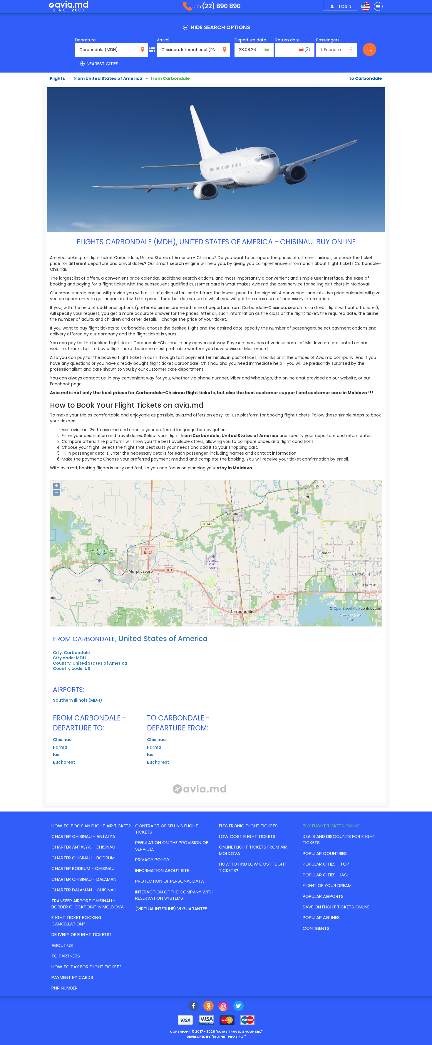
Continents (316, 928)
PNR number (64, 988)
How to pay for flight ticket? (86, 967)
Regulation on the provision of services (171, 845)
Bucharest (64, 762)
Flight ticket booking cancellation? (76, 920)
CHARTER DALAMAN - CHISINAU (83, 890)
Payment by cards (72, 977)
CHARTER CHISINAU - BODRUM (83, 858)
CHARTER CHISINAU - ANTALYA (83, 836)
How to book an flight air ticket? (91, 826)
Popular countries (325, 853)
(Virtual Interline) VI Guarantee (171, 908)
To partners (65, 956)
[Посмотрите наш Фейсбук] (193, 1006)
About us (62, 945)
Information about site (162, 870)
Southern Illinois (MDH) (77, 700)
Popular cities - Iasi (325, 875)
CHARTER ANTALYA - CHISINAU (83, 847)
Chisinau (62, 739)
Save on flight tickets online (336, 907)
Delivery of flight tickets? (81, 934)
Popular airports (323, 896)
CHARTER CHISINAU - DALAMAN (83, 879)
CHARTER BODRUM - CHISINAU (83, 868)
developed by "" (216, 1036)
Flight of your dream (327, 885)
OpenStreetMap (347, 608)
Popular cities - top (326, 864)
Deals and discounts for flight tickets (339, 839)
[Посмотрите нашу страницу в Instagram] (223, 1006)
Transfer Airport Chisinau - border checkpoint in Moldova (87, 904)
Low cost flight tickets (247, 836)
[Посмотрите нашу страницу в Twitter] (238, 1006)
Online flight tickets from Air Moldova (253, 850)
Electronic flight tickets (248, 826)
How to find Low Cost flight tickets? (253, 867)
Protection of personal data (169, 881)
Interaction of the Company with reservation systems (174, 895)
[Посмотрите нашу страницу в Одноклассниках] (208, 1006)
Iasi (57, 754)
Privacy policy (152, 859)
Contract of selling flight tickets (166, 829)
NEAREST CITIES (102, 64)
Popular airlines (321, 917)
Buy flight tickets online (331, 826)
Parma (60, 747)
